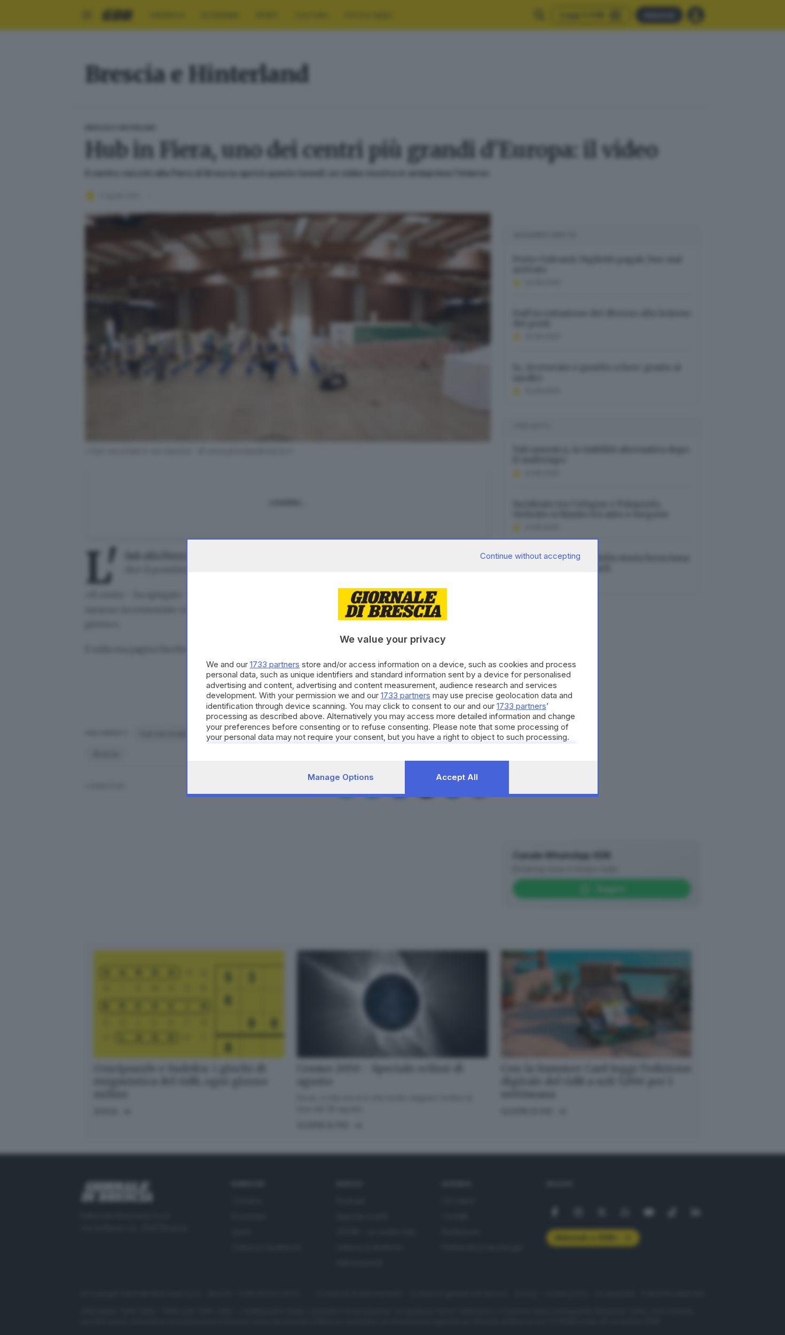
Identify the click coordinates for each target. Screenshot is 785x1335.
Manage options (341, 777)
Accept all (457, 777)
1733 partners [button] (275, 664)
